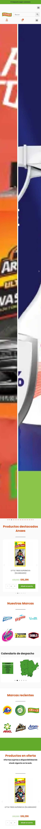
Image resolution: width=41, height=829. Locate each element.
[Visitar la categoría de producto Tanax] (33, 635)
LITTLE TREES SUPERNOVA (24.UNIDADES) (20, 807)
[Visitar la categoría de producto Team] (20, 635)
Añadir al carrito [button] (27, 586)
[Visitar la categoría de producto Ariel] (7, 727)
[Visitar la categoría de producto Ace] (7, 710)
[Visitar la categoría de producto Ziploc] (7, 618)
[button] (38, 7)
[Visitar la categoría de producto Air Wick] (20, 710)
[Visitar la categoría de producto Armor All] (20, 727)
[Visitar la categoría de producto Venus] (33, 618)
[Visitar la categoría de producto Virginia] (20, 618)
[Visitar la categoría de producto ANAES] (33, 710)
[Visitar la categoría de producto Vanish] (7, 635)
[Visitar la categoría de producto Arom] (33, 727)
